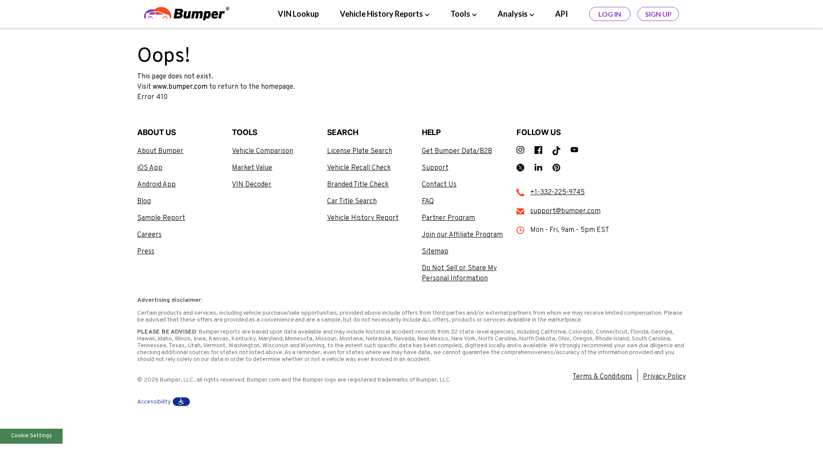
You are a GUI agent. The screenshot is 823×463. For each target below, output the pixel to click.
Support (435, 168)
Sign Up (658, 14)
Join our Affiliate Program (462, 235)
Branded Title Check (358, 184)
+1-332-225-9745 (557, 192)
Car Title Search (352, 201)
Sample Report (161, 218)
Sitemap (435, 251)
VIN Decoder (251, 184)
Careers (149, 235)
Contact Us (439, 184)
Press (145, 251)
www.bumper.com (180, 87)
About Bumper (160, 151)
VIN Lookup (298, 13)
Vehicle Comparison (262, 151)
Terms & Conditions (602, 377)
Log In (609, 14)
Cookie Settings (31, 436)
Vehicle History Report (363, 218)
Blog (144, 201)
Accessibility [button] (154, 402)
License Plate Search (359, 151)
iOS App (149, 168)
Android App (156, 184)
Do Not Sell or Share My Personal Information (459, 273)
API (561, 13)
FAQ (428, 201)
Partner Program (448, 218)
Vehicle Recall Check (359, 168)
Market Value (252, 168)
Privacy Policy (664, 377)
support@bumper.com (565, 211)
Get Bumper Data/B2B (457, 151)
